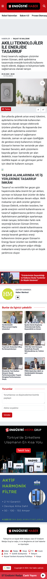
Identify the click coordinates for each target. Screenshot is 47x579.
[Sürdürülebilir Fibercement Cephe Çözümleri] (12, 317)
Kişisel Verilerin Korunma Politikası (18, 556)
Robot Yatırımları (9, 15)
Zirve (6, 554)
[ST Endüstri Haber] (23, 6)
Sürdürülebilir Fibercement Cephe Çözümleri (9, 327)
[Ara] (44, 6)
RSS (8, 568)
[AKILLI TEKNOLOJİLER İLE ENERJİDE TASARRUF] (23, 92)
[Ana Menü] (3, 6)
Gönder (7, 415)
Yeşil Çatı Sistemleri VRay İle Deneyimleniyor (12, 348)
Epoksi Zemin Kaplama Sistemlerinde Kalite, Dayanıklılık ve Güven (33, 327)
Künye (38, 556)
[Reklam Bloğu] (23, 449)
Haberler (6, 39)
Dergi (25, 551)
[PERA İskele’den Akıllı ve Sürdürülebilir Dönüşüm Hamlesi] (35, 363)
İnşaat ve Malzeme (21, 39)
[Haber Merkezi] (8, 294)
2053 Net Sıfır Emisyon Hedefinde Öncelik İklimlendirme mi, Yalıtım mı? (34, 350)
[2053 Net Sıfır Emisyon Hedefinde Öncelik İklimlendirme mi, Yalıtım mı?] (35, 339)
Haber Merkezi (22, 292)
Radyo (15, 551)
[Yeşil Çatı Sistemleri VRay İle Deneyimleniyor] (12, 339)
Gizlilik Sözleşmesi (19, 554)
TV (32, 551)
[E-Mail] (18, 298)
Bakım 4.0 (24, 15)
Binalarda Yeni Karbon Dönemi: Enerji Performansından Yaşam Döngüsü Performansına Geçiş (11, 375)
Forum (40, 551)
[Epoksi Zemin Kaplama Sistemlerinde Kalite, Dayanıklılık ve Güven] (35, 317)
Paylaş (7, 109)
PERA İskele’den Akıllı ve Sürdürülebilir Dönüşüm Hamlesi (34, 373)
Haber (6, 551)
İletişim (34, 554)
